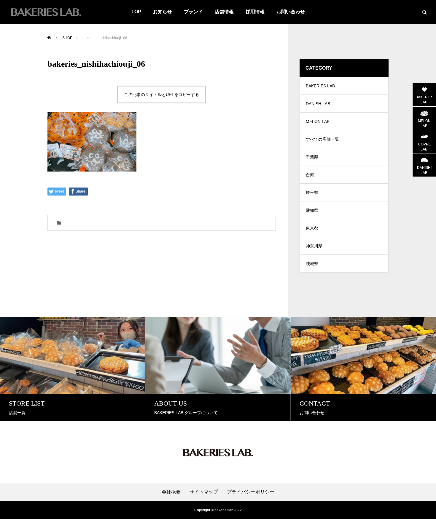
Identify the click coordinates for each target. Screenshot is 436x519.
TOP (136, 11)
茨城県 (312, 263)
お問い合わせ (290, 11)
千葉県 (312, 157)
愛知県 (312, 210)
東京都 (312, 228)
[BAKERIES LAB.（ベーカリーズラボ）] (46, 12)
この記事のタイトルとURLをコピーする (161, 94)
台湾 (310, 174)
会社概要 (171, 492)
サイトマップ (204, 492)
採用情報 (255, 11)
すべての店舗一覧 (322, 139)
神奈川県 (314, 246)
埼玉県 (312, 192)
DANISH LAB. (318, 103)
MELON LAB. (318, 121)
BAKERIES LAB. (321, 86)
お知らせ (162, 11)
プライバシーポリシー (250, 492)
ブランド (193, 11)
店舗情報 (224, 11)
